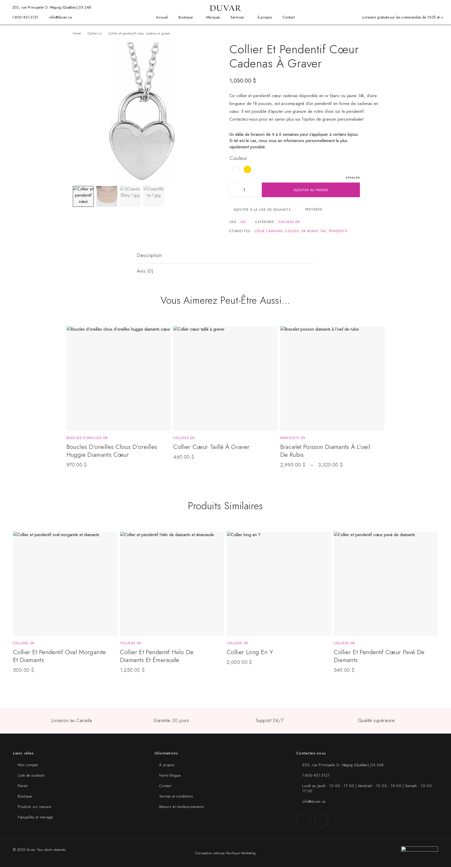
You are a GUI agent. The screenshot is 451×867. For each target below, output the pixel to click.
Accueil (162, 17)
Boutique (186, 17)
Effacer (353, 178)
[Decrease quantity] (234, 190)
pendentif (338, 231)
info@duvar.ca (60, 17)
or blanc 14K (313, 231)
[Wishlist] (426, 7)
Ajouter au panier (311, 190)
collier (292, 231)
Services (237, 17)
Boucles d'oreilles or (87, 438)
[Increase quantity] (255, 190)
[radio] (235, 169)
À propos (264, 17)
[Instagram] (321, 820)
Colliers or (95, 33)
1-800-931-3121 (25, 17)
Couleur (238, 158)
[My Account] (418, 7)
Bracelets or (292, 438)
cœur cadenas (268, 231)
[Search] (410, 7)
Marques (213, 17)
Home (77, 33)
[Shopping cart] (435, 7)
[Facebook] (303, 820)
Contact (288, 17)
